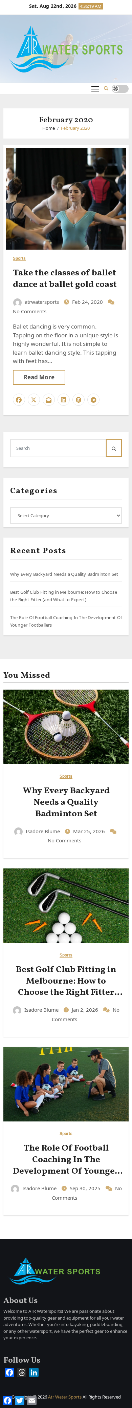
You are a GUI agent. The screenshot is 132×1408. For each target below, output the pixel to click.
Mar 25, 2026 (89, 831)
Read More (39, 377)
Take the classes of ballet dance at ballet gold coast (65, 279)
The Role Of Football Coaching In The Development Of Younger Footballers (66, 1165)
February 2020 (75, 128)
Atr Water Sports (65, 1397)
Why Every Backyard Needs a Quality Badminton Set (64, 574)
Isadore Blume (42, 831)
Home (48, 128)
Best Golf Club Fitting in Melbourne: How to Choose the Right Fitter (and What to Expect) (66, 987)
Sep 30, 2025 (86, 1188)
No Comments (29, 311)
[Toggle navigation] (95, 88)
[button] (106, 88)
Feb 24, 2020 (88, 301)
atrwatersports (41, 301)
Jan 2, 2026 (86, 1009)
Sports (19, 258)
